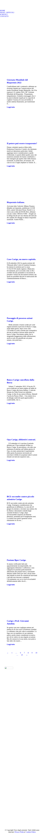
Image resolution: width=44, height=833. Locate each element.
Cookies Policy (31, 832)
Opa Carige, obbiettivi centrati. (21, 439)
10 (36, 653)
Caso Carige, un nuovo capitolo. (21, 259)
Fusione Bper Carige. (16, 560)
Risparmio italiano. (16, 202)
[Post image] (21, 671)
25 (22, 655)
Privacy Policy (19, 832)
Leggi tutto (11, 107)
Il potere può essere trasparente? (22, 143)
